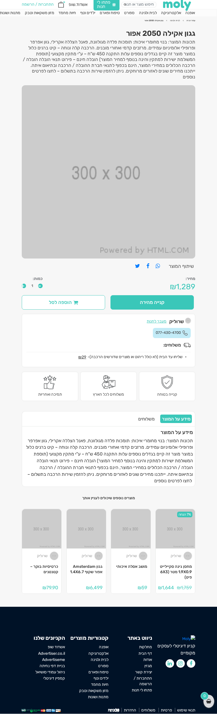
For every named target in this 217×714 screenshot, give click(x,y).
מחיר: (190, 279)
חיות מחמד (67, 12)
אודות (147, 659)
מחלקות (145, 647)
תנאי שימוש (186, 710)
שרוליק (176, 556)
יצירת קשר (143, 672)
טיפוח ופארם (110, 12)
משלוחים (146, 419)
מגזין (148, 665)
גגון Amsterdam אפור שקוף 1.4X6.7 (86, 569)
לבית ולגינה (148, 12)
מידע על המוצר (176, 419)
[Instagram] (180, 663)
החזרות (130, 710)
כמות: (38, 279)
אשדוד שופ (56, 647)
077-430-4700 (168, 332)
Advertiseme (53, 659)
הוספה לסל (60, 302)
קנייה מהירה (152, 302)
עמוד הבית (190, 20)
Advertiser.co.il (51, 653)
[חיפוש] (125, 4)
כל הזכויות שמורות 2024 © (114, 710)
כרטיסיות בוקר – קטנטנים (44, 569)
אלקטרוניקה (171, 12)
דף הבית (145, 653)
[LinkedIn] (170, 663)
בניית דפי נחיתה (52, 665)
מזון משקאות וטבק (39, 12)
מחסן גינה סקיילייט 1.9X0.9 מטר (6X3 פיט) (176, 571)
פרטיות (166, 710)
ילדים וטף (87, 12)
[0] (61, 5)
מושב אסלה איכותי (131, 566)
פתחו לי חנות (142, 690)
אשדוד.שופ (78, 4)
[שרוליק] (188, 556)
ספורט (129, 12)
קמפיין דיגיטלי (54, 678)
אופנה (190, 12)
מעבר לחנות (156, 321)
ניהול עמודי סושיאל (50, 672)
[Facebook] (191, 663)
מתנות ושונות (98, 697)
